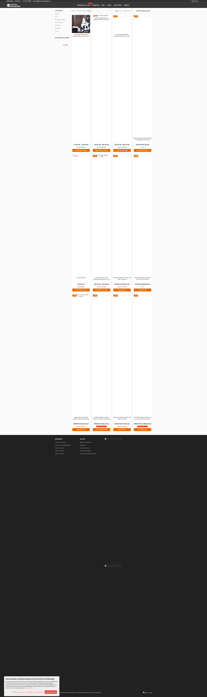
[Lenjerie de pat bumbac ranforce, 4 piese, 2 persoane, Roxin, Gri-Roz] (101, 355)
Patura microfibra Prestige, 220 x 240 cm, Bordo (142, 278)
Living (56, 31)
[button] (122, 290)
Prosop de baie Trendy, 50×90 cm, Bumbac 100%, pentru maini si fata (142, 139)
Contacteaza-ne (85, 448)
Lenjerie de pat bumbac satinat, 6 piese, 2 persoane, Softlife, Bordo (81, 419)
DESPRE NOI (9, 1)
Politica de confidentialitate (63, 445)
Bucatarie (58, 25)
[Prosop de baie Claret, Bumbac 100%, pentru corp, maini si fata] (101, 215)
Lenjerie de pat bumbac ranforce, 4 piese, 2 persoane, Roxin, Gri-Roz (101, 419)
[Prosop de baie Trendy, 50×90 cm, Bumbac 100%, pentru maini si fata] (142, 76)
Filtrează (65, 45)
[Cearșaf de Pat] (81, 215)
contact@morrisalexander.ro (42, 1)
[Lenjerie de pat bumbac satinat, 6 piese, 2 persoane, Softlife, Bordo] (81, 355)
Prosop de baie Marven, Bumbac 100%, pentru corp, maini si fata (101, 19)
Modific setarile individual (36, 692)
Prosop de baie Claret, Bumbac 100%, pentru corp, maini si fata (101, 279)
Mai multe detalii (28, 688)
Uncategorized (59, 22)
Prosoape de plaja (60, 19)
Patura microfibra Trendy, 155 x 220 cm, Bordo (122, 418)
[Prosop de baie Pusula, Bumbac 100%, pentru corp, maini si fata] (81, 24)
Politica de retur (59, 451)
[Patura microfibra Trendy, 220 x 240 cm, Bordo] (122, 215)
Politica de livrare (60, 448)
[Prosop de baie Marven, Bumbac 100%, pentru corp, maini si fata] (101, 15)
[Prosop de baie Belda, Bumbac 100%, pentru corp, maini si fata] (122, 24)
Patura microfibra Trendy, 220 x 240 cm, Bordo (122, 278)
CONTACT (18, 1)
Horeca (57, 14)
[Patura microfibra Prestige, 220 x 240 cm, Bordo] (142, 215)
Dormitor (57, 28)
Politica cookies (59, 453)
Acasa (73, 11)
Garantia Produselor (85, 451)
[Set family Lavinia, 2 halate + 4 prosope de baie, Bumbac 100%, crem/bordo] (142, 355)
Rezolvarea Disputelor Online (88, 453)
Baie (56, 16)
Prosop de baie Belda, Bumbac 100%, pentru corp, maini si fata (122, 36)
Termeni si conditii (60, 442)
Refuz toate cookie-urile (20, 692)
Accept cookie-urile (50, 692)
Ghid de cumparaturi (86, 442)
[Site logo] (13, 5)
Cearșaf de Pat (81, 278)
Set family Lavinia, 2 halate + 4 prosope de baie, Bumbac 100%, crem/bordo (142, 419)
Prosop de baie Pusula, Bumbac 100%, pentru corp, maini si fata (81, 36)
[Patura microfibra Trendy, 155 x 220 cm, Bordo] (122, 355)
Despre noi (83, 445)
